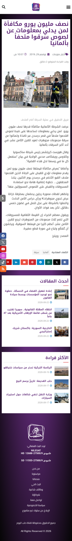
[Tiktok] (3, 262)
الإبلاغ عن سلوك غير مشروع (36, 510)
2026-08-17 (44, 385)
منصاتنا (36, 479)
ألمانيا (45, 252)
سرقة (36, 252)
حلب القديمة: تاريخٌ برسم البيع (34, 381)
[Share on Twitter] (56, 262)
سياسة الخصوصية (36, 505)
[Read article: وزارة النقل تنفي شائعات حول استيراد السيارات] (62, 398)
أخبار (63, 54)
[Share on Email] (24, 262)
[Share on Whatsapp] (48, 262)
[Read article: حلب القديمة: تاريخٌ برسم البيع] (62, 384)
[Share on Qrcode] (8, 262)
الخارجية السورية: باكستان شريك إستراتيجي (32, 330)
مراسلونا (36, 474)
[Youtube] (3, 249)
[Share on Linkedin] (16, 262)
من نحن (36, 468)
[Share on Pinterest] (32, 262)
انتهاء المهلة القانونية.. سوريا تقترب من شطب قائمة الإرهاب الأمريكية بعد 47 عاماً (28, 313)
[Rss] (3, 269)
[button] (68, 7)
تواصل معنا (36, 500)
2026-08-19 (44, 372)
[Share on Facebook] (65, 262)
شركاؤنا (36, 494)
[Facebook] (3, 236)
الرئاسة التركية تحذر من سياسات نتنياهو (27, 367)
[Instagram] (3, 256)
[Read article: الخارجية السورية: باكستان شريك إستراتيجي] (62, 331)
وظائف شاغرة (36, 489)
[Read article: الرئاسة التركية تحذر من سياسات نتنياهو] (62, 371)
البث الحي (36, 484)
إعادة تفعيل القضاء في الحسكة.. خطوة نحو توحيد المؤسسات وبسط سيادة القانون (28, 294)
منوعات (56, 54)
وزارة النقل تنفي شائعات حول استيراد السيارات (29, 396)
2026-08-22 (44, 302)
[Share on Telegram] (40, 262)
